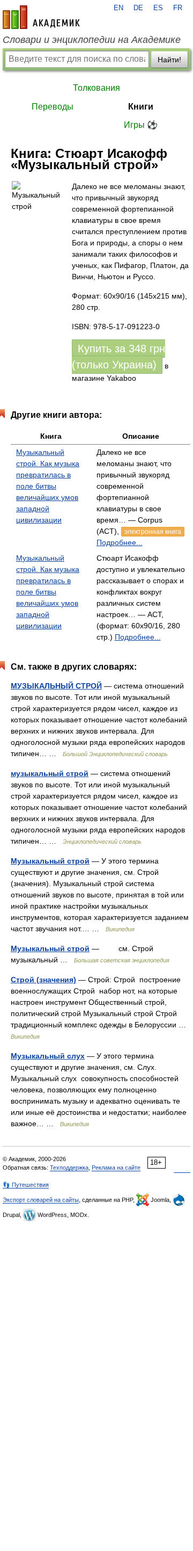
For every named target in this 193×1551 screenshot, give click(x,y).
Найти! (169, 59)
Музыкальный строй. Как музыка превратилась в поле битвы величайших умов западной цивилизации (47, 486)
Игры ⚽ (141, 124)
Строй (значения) (43, 979)
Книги (140, 106)
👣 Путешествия (26, 1185)
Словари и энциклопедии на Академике (92, 39)
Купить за (118, 357)
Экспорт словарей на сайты (41, 1200)
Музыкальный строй (50, 861)
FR (177, 8)
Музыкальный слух (48, 1056)
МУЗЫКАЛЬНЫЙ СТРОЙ (56, 686)
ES (158, 8)
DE (138, 8)
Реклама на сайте (116, 1167)
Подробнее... (119, 542)
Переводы (52, 106)
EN (118, 8)
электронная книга (152, 531)
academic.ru (41, 17)
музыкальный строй (49, 773)
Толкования (96, 87)
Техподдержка (69, 1167)
